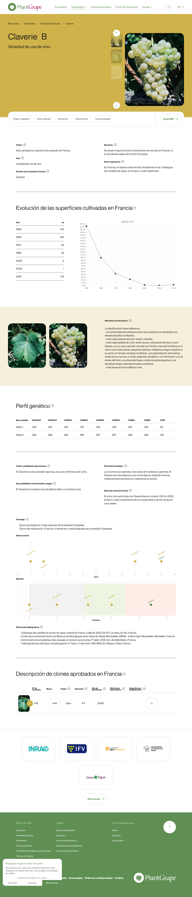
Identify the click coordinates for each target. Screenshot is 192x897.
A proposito (21, 830)
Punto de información (25, 856)
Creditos (119, 878)
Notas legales (76, 878)
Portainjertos (21, 840)
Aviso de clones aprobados (67, 851)
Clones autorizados (24, 846)
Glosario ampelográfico (65, 830)
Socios (115, 830)
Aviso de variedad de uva (66, 840)
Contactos (116, 835)
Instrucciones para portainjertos (69, 846)
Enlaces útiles (118, 840)
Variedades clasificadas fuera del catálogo (33, 851)
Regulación (60, 835)
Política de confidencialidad (99, 878)
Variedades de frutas (24, 835)
